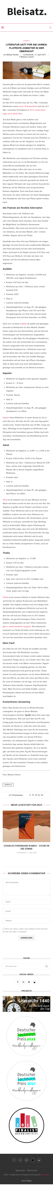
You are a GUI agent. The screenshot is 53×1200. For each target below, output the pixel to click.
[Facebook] (14, 1160)
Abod (5, 500)
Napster (6, 417)
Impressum (20, 1170)
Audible (23, 324)
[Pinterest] (26, 1160)
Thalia (5, 597)
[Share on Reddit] (36, 795)
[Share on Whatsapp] (39, 795)
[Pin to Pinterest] (33, 795)
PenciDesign (45, 1175)
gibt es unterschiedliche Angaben (17, 626)
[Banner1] (26, 1004)
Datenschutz (32, 1170)
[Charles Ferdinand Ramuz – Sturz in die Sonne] (26, 826)
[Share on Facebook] (30, 795)
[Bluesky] (33, 1160)
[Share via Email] (42, 795)
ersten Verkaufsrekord (28, 106)
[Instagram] (20, 1160)
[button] (26, 858)
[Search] (50, 28)
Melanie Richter (13, 55)
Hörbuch (8, 784)
